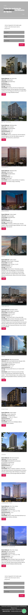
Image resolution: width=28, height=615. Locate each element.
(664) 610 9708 (6, 611)
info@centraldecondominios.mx (18, 611)
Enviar (21, 44)
